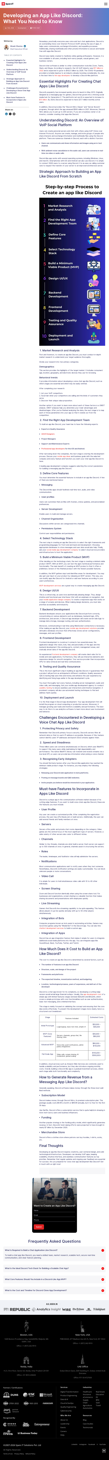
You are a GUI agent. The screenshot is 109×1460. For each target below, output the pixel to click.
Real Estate (100, 1392)
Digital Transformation (69, 1392)
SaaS (98, 1402)
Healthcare (87, 1392)
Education (100, 1394)
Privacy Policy (19, 1454)
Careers (63, 1431)
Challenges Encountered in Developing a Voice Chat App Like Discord (18, 90)
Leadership (64, 1424)
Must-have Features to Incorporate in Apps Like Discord (16, 99)
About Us (64, 1420)
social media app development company (62, 550)
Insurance (87, 1394)
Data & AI (64, 1399)
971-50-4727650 (85, 1377)
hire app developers (62, 76)
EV (97, 1397)
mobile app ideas (63, 456)
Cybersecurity (66, 1411)
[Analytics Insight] (46, 1309)
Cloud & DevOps (67, 1403)
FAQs (62, 1435)
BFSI (97, 1400)
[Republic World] (20, 1309)
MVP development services (50, 586)
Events (63, 1427)
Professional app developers (53, 449)
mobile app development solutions (83, 628)
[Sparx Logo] (8, 4)
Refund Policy (30, 1454)
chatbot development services (51, 928)
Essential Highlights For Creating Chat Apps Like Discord (16, 62)
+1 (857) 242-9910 (29, 1346)
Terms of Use (8, 1454)
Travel (98, 1405)
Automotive (87, 1408)
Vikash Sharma (16, 46)
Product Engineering (68, 1395)
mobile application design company (57, 600)
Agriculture (87, 1405)
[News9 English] (89, 1309)
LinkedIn (74, 1444)
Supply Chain (85, 1401)
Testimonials (88, 1427)
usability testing (45, 688)
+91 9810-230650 (29, 1375)
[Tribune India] (78, 1309)
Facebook (91, 1444)
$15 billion (43, 100)
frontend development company (65, 654)
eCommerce (88, 1397)
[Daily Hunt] (99, 1309)
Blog (84, 1420)
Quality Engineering (68, 1407)
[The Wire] (66, 1309)
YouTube (102, 1444)
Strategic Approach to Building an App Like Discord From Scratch (17, 81)
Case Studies (88, 1424)
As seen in (52, 1304)
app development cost (92, 994)
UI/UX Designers (47, 434)
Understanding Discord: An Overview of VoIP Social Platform (17, 72)
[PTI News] (6, 1309)
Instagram (83, 1444)
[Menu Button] (105, 4)
